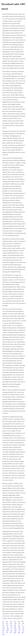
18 (22, 625)
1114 (20, 628)
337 (19, 630)
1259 (3, 628)
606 (22, 621)
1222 (3, 634)
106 (19, 623)
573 (23, 630)
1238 (7, 630)
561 (23, 628)
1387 (19, 627)
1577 (3, 627)
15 (11, 628)
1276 (11, 623)
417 (3, 632)
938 (19, 632)
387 (7, 623)
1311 (15, 621)
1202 (15, 630)
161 (3, 621)
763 (23, 627)
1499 (8, 628)
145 (11, 627)
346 (7, 627)
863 (19, 621)
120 (11, 621)
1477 (7, 625)
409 (11, 625)
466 (3, 630)
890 (15, 627)
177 (3, 623)
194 (3, 625)
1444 (15, 628)
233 (7, 621)
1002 (15, 632)
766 (19, 625)
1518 (15, 623)
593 (11, 630)
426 (23, 623)
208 (15, 625)
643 (11, 632)
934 (22, 632)
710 (7, 632)
